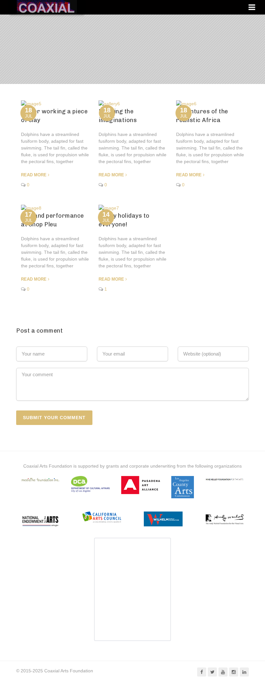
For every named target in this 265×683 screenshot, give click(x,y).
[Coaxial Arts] (47, 7)
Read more (34, 174)
